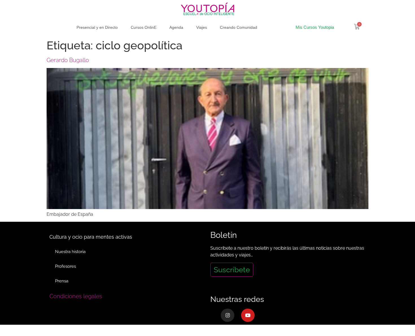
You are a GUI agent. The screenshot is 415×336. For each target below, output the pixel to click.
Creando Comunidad (238, 27)
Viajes (201, 27)
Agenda (176, 27)
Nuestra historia (70, 251)
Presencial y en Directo (97, 27)
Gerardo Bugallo (68, 60)
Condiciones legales (75, 296)
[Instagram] (227, 315)
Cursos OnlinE (143, 27)
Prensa (61, 281)
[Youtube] (248, 315)
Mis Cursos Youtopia (315, 27)
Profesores (65, 266)
